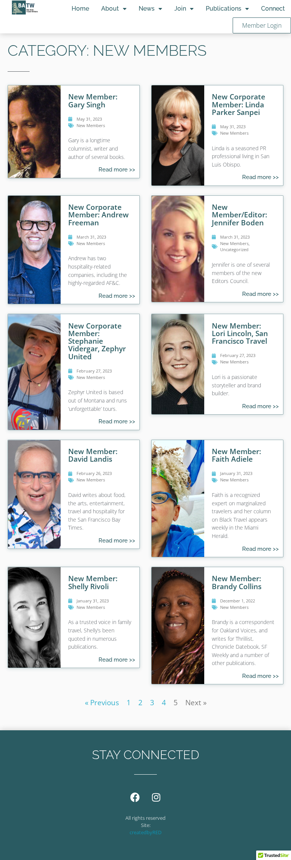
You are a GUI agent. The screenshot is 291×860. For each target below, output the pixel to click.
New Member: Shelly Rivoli (92, 582)
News (147, 8)
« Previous (102, 702)
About (110, 8)
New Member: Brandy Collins (236, 582)
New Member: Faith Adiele (236, 455)
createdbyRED (145, 832)
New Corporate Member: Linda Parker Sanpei (238, 104)
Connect (273, 8)
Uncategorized (234, 249)
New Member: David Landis (92, 455)
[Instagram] (156, 797)
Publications (223, 8)
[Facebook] (135, 797)
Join (180, 8)
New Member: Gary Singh (92, 100)
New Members (91, 125)
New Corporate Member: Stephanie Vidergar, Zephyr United (97, 341)
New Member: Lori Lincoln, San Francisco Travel (240, 333)
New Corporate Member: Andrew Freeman (98, 214)
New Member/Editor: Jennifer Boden (239, 214)
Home (80, 8)
